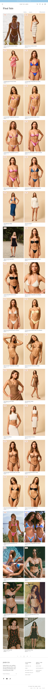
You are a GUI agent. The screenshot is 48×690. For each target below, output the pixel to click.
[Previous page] (17, 656)
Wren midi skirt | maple (29, 401)
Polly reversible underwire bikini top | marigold (33, 330)
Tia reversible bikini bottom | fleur (10, 614)
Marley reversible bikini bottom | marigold (11, 330)
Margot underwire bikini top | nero (31, 507)
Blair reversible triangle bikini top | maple (11, 365)
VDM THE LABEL (34, 686)
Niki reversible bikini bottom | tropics (10, 45)
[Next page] (30, 656)
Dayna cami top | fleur (8, 650)
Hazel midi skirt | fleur (29, 650)
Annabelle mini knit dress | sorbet (10, 81)
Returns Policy (29, 670)
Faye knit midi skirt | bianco (30, 436)
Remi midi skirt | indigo (8, 223)
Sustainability (39, 668)
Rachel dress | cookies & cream (31, 45)
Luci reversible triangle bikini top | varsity (32, 81)
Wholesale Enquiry (39, 671)
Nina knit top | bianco (8, 436)
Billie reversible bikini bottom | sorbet (10, 188)
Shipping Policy (29, 672)
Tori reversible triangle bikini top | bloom (11, 152)
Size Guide (27, 674)
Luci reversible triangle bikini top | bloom (11, 117)
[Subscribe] (15, 673)
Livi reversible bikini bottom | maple (31, 472)
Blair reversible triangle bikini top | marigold (33, 294)
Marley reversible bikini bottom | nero (11, 507)
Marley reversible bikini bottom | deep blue (33, 188)
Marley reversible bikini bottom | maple (32, 365)
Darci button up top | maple (9, 401)
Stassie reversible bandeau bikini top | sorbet (33, 152)
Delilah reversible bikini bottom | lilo (10, 543)
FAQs (26, 668)
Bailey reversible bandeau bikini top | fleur (33, 579)
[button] (2, 4)
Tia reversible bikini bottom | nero (10, 294)
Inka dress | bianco (28, 223)
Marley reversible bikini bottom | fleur (32, 614)
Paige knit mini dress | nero (9, 259)
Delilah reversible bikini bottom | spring (11, 579)
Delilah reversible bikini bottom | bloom (32, 117)
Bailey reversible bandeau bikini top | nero (33, 259)
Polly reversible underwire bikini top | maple (12, 472)
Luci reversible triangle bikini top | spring (32, 543)
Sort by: (25, 12)
